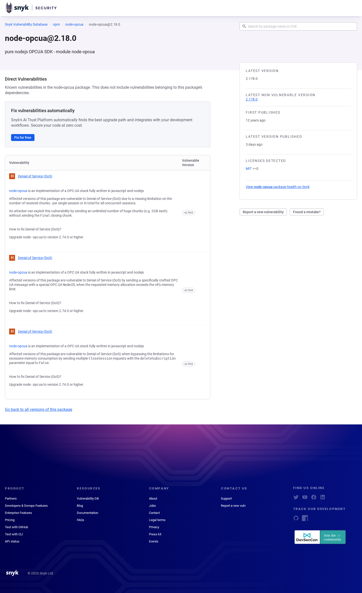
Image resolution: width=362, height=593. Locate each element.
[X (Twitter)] (296, 498)
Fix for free (22, 138)
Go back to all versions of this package (38, 409)
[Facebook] (314, 498)
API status (12, 541)
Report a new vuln (233, 505)
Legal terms (157, 520)
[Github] (296, 519)
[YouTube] (305, 498)
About (153, 498)
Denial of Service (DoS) (35, 176)
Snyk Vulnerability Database (26, 24)
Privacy (154, 527)
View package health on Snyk (278, 187)
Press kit (155, 534)
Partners (11, 498)
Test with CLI (14, 534)
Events (153, 541)
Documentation (87, 513)
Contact (154, 513)
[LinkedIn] (323, 498)
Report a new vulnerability (263, 212)
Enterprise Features (18, 513)
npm (56, 24)
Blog (80, 505)
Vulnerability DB (88, 498)
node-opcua (74, 24)
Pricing (10, 520)
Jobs (152, 505)
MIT (249, 169)
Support (226, 498)
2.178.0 (252, 99)
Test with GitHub (16, 527)
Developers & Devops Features (26, 505)
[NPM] (305, 519)
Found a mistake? (307, 212)
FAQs (80, 520)
